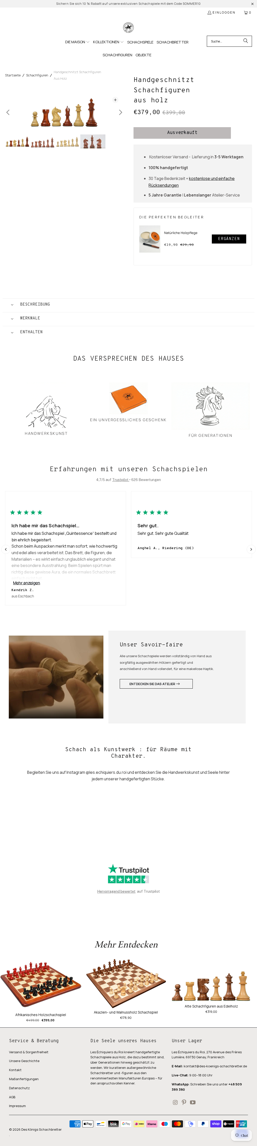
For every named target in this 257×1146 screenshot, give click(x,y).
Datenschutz (19, 1088)
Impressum (17, 1106)
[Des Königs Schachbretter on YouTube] (193, 1103)
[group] (17, 141)
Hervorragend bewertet (116, 891)
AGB (12, 1097)
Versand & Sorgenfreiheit (28, 1052)
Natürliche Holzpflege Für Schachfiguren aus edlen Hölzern (181, 236)
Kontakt (15, 1070)
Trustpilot (120, 480)
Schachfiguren (37, 75)
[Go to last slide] (8, 112)
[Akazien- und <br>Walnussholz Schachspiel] (126, 984)
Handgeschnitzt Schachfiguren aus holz (77, 75)
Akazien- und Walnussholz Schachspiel (126, 1012)
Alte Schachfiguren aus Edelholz (211, 1006)
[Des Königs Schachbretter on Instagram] (175, 1103)
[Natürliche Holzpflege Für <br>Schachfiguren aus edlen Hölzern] (149, 239)
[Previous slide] (5, 549)
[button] (77, 42)
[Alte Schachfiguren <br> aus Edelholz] (211, 981)
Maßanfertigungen (24, 1079)
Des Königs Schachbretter (41, 1129)
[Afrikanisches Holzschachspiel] (41, 985)
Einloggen (224, 12)
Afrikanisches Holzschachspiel (40, 1014)
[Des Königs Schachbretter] (128, 27)
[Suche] (245, 41)
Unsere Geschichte (24, 1061)
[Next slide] (120, 112)
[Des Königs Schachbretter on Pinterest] (184, 1103)
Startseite (13, 75)
